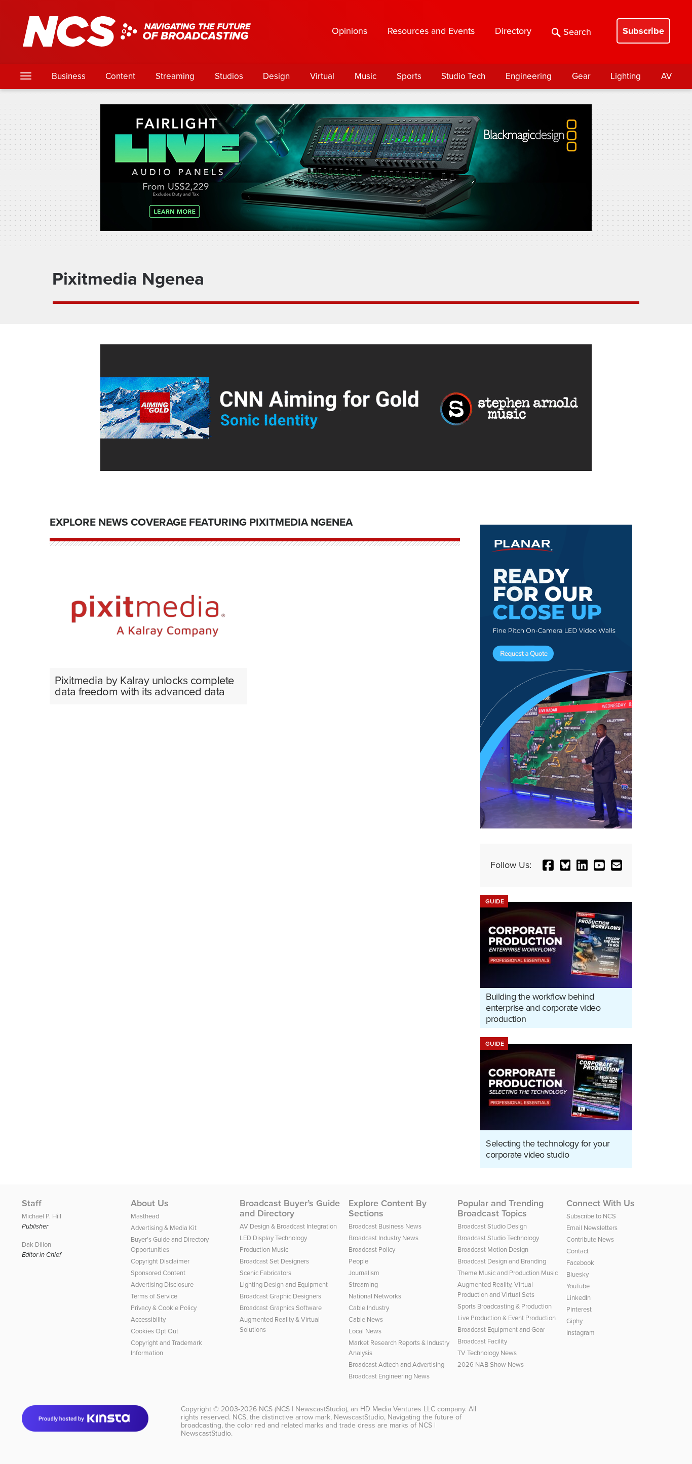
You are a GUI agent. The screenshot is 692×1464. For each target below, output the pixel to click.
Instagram (580, 1332)
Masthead (145, 1216)
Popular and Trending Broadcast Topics (500, 1208)
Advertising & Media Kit (164, 1228)
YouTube (578, 1286)
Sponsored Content (158, 1273)
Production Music (264, 1249)
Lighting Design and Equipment (284, 1284)
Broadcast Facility (482, 1341)
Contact (577, 1251)
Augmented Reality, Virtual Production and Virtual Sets (495, 1289)
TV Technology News (487, 1353)
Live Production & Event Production (506, 1318)
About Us (150, 1203)
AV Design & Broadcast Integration (288, 1226)
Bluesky (577, 1274)
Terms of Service (154, 1296)
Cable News (366, 1319)
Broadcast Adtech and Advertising (396, 1364)
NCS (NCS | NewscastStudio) (303, 1409)
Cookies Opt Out (154, 1331)
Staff (32, 1203)
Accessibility (148, 1319)
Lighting (625, 76)
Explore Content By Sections (388, 1208)
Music (365, 76)
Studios (229, 76)
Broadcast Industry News (383, 1238)
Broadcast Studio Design (492, 1226)
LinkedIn (578, 1297)
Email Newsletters (592, 1228)
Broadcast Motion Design (492, 1249)
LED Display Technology (273, 1238)
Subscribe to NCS (591, 1216)
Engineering (529, 76)
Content (120, 76)
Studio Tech (463, 76)
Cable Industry (369, 1308)
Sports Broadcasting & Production (504, 1306)
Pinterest (579, 1309)
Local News (365, 1331)
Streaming (175, 76)
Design (276, 76)
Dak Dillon (36, 1244)
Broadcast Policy (372, 1249)
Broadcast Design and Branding (501, 1261)
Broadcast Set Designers (274, 1261)
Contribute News (590, 1239)
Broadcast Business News (385, 1226)
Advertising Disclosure (162, 1284)
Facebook (580, 1263)
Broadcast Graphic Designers (280, 1296)
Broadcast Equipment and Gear (501, 1329)
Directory (513, 30)
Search (577, 31)
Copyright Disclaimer (160, 1261)
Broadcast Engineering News (389, 1376)
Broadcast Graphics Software (281, 1308)
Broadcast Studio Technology (498, 1238)
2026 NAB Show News (490, 1364)
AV (666, 76)
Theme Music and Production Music (507, 1273)
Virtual (322, 76)
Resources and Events (431, 30)
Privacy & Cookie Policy (164, 1308)
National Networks (375, 1296)
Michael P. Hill (41, 1216)
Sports (409, 76)
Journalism (364, 1273)
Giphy (574, 1321)
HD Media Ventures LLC (397, 1409)
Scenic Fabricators (265, 1273)
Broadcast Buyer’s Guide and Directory (290, 1208)
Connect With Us (600, 1203)
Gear (581, 76)
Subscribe (643, 30)
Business (69, 76)
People (358, 1261)
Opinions (349, 30)
